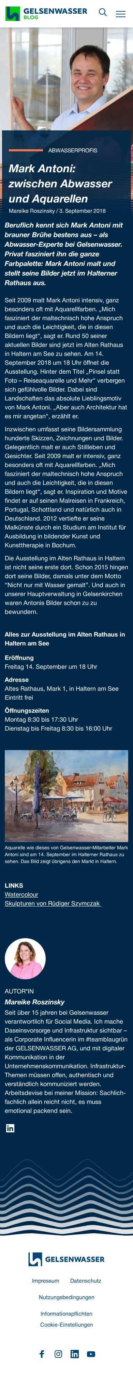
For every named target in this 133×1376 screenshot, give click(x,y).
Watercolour (21, 895)
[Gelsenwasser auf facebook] (41, 1354)
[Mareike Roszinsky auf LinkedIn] (10, 1128)
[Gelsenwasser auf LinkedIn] (74, 1354)
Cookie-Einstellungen (66, 1325)
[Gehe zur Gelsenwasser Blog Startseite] (66, 1259)
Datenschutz (85, 1281)
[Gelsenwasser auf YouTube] (91, 1354)
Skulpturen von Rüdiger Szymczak (53, 904)
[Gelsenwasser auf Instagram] (58, 1354)
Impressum (45, 1281)
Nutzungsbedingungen (66, 1297)
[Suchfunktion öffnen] (103, 12)
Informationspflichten (66, 1314)
